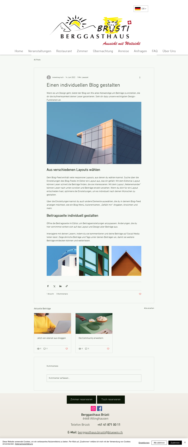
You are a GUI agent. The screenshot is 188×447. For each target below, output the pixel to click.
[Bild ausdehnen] (61, 261)
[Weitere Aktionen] (139, 77)
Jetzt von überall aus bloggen (51, 338)
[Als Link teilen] (66, 286)
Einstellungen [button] (144, 442)
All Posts (37, 60)
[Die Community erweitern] (94, 323)
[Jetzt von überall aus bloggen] (52, 323)
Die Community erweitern (91, 338)
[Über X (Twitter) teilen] (54, 286)
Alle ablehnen (159, 442)
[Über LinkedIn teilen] (60, 286)
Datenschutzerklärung (24, 444)
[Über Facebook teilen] (48, 286)
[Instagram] (93, 408)
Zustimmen (175, 442)
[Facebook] (99, 408)
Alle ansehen (149, 308)
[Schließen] (184, 442)
